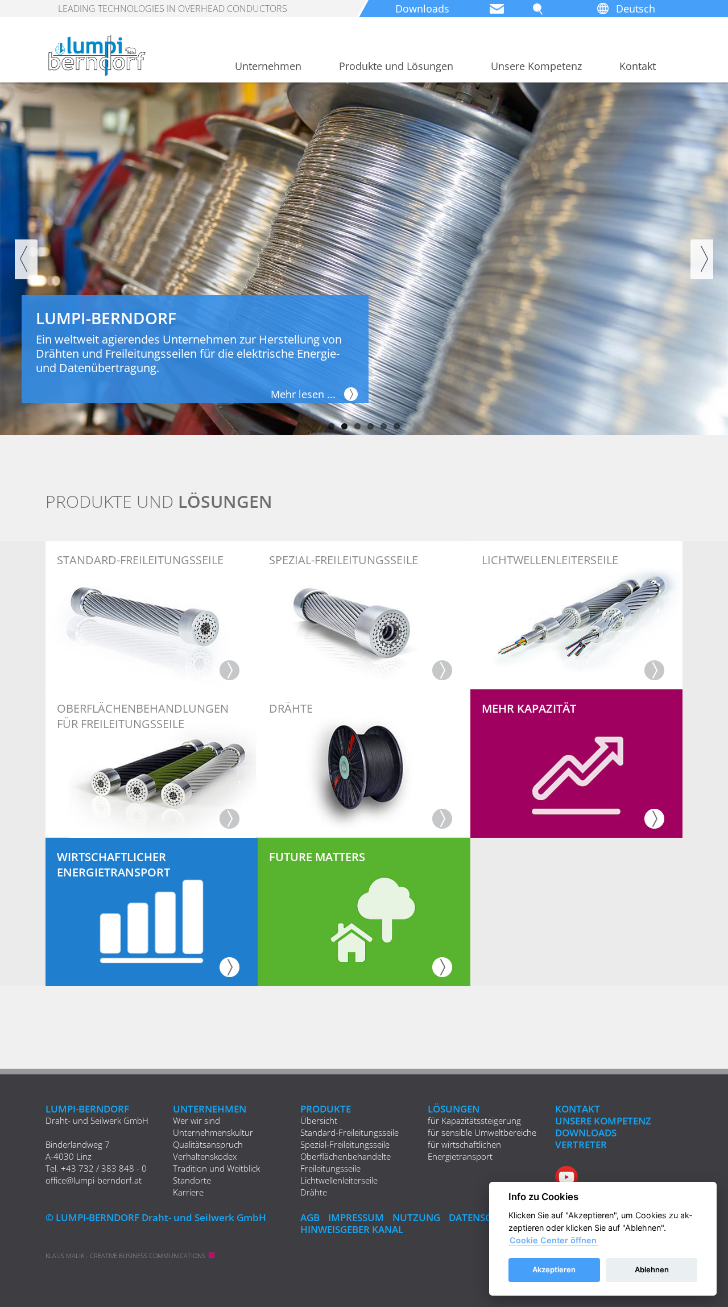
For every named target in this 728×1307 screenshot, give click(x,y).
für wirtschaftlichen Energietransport (464, 1150)
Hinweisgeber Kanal (351, 1229)
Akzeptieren (554, 1269)
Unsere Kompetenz (536, 66)
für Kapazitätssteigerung (474, 1120)
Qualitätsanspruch (208, 1144)
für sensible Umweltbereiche (482, 1132)
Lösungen (453, 1108)
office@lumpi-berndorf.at (94, 1180)
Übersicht (318, 1120)
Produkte (325, 1108)
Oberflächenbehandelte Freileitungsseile (345, 1162)
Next (701, 259)
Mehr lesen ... (303, 394)
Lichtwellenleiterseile (339, 1180)
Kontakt (637, 66)
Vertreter (581, 1144)
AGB (310, 1217)
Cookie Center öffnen (553, 1240)
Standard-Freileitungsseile (349, 1132)
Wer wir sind (196, 1120)
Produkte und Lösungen (396, 66)
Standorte (192, 1180)
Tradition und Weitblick (216, 1168)
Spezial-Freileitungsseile (345, 1144)
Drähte (313, 1192)
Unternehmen (268, 66)
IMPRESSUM (356, 1217)
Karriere (188, 1192)
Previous (26, 259)
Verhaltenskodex (205, 1156)
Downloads (422, 8)
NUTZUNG (416, 1217)
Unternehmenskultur (213, 1132)
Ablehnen (652, 1269)
